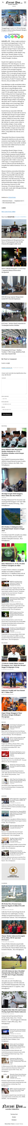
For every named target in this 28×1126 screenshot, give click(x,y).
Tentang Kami (14, 1114)
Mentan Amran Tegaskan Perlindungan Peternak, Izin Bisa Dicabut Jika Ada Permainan (18, 852)
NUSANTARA (12, 197)
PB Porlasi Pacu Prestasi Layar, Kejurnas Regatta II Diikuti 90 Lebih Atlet (13, 906)
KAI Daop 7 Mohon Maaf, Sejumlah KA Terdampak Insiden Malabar (14, 324)
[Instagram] (15, 36)
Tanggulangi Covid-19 (19, 200)
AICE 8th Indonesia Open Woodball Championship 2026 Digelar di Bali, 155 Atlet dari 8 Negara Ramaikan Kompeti (13, 974)
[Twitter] (9, 36)
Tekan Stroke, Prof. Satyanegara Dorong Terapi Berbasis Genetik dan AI (18, 1031)
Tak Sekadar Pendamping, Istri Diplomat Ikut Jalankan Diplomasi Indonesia (17, 726)
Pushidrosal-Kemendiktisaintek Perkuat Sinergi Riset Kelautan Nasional (17, 629)
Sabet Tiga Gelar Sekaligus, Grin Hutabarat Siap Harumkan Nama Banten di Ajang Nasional (18, 780)
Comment (4, 378)
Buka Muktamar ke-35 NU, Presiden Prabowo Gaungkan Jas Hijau (13, 564)
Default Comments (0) (7, 367)
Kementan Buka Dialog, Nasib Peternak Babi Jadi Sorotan (17, 826)
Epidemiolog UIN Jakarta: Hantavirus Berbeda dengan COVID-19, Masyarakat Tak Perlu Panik (18, 1060)
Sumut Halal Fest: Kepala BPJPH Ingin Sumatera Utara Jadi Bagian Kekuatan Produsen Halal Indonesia (18, 813)
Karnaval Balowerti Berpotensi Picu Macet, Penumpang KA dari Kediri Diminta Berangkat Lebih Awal (13, 242)
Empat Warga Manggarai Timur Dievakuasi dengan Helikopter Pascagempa (12, 715)
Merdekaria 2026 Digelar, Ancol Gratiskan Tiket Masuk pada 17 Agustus (17, 753)
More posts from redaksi (8, 211)
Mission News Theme (9, 1123)
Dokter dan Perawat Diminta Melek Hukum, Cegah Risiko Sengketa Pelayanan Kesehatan (17, 1045)
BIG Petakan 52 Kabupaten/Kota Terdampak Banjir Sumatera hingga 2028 (13, 529)
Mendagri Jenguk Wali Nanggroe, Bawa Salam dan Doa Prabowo (12, 494)
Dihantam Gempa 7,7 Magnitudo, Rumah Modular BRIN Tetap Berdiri (18, 599)
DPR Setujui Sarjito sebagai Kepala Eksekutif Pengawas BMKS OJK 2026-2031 (18, 800)
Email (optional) (5, 401)
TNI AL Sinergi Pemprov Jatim (8, 202)
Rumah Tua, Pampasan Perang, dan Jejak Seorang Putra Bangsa (17, 765)
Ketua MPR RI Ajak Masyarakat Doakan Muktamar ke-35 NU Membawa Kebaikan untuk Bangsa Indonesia (13, 452)
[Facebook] (6, 36)
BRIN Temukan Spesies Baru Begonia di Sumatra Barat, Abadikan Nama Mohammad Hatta (17, 614)
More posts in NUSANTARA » (20, 216)
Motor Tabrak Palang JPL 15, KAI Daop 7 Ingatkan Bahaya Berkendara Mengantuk (14, 270)
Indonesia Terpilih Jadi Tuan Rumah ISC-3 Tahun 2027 (13, 691)
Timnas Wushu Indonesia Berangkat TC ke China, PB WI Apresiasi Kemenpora (13, 938)
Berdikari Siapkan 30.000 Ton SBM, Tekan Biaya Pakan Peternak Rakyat (17, 840)
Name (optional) (5, 396)
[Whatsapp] (12, 36)
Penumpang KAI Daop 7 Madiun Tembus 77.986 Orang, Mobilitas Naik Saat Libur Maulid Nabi (13, 352)
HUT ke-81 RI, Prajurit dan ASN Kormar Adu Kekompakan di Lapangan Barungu (17, 739)
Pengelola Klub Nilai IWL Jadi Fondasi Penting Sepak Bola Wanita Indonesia (14, 1011)
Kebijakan (14, 1120)
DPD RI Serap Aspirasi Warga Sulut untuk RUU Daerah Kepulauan (12, 298)
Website (3, 407)
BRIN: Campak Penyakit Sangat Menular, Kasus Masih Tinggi (17, 1089)
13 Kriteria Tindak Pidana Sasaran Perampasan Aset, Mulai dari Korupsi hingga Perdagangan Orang (14, 665)
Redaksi (14, 1117)
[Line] (18, 36)
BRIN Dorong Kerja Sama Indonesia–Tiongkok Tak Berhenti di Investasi (16, 583)
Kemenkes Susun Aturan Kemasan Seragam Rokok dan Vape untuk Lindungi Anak (18, 1076)
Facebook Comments (18, 367)
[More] (22, 36)
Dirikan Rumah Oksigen (7, 200)
